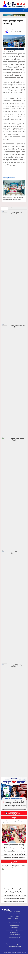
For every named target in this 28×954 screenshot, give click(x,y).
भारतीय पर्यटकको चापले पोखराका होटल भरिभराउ (14, 857)
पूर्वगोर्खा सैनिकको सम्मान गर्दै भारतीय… (17, 552)
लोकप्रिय (11, 208)
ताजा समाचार (4, 208)
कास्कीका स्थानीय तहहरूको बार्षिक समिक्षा (17, 439)
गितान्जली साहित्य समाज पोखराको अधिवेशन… (16, 213)
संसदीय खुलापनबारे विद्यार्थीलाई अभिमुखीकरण (18, 326)
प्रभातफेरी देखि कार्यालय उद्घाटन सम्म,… (16, 665)
